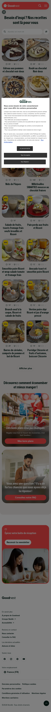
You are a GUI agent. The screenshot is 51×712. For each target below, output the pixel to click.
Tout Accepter (25, 155)
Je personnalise (25, 148)
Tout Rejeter (25, 162)
